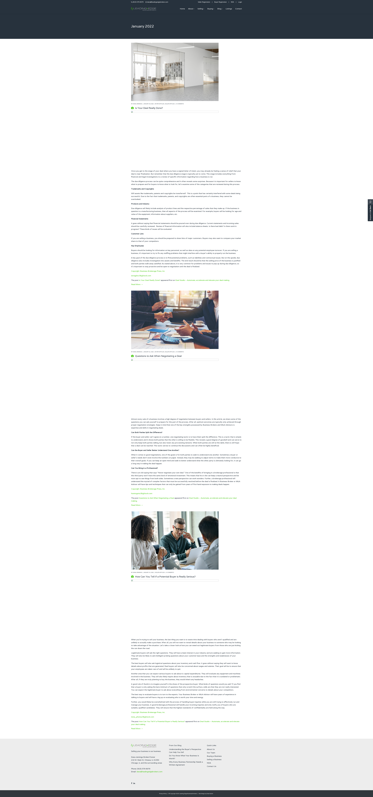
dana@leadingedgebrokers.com (157, 2)
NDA (232, 2)
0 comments (180, 103)
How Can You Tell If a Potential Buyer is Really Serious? (165, 576)
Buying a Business (214, 756)
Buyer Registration (220, 2)
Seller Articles (170, 103)
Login (240, 2)
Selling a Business (214, 759)
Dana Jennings (137, 103)
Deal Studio (210, 793)
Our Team (211, 753)
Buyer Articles (159, 103)
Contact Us (211, 766)
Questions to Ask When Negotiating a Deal (158, 356)
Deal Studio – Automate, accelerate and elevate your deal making (202, 280)
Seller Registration (204, 2)
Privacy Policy (163, 793)
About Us (211, 749)
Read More (135, 284)
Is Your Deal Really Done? (149, 108)
